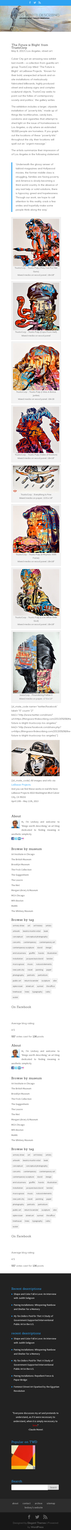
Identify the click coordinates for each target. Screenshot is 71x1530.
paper (48, 1010)
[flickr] (22, 880)
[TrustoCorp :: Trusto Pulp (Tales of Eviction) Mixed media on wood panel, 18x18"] (36, 491)
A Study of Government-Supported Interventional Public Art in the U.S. (33, 1361)
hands (41, 994)
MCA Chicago (18, 936)
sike (55, 1021)
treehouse (17, 1032)
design (49, 988)
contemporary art (47, 983)
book (46, 972)
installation (18, 999)
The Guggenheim (20, 915)
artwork (16, 972)
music (30, 1005)
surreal (40, 1027)
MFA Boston (17, 941)
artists (48, 966)
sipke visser (18, 1027)
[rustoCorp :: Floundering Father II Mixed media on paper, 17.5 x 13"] (36, 732)
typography (37, 1032)
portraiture (42, 1016)
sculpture (46, 1021)
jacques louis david (34, 999)
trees (27, 1032)
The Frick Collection (21, 910)
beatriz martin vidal (31, 972)
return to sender (31, 1021)
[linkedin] (19, 880)
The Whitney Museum (22, 951)
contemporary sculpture (23, 988)
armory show (18, 966)
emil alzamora (19, 994)
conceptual (18, 977)
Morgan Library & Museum (24, 931)
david (39, 988)
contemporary (30, 983)
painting (39, 1010)
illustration (52, 994)
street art (47, 91)
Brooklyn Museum (20, 905)
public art (17, 1021)
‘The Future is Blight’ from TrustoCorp (29, 87)
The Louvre (17, 920)
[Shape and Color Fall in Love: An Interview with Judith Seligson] (23, 1498)
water (15, 1038)
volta (48, 1032)
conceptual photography (37, 977)
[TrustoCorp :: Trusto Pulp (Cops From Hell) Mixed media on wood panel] (36, 369)
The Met (15, 925)
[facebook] (12, 880)
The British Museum (21, 900)
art (29, 966)
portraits (31, 1016)
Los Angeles (33, 91)
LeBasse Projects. (21, 825)
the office (51, 1027)
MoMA (14, 946)
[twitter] (16, 880)
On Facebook (21, 1048)
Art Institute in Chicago (23, 895)
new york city (18, 1010)
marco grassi (18, 1005)
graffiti (32, 994)
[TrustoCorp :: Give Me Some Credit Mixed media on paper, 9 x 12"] (35, 799)
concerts (16, 983)
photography (18, 1016)
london (50, 999)
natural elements (44, 1005)
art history (37, 966)
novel (30, 1010)
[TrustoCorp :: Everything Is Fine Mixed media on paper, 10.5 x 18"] (36, 531)
